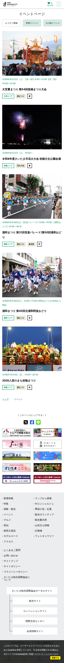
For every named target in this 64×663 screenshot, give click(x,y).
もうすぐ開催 (11, 23)
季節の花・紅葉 (43, 509)
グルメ (7, 519)
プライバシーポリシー (16, 571)
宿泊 (6, 525)
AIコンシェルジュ (44, 503)
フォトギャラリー (44, 536)
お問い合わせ (11, 555)
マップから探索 (43, 498)
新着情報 (8, 498)
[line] (38, 422)
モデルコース (11, 536)
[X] (25, 422)
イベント (8, 514)
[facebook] (32, 422)
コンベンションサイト (35, 610)
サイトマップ (11, 561)
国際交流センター (35, 621)
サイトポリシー (12, 566)
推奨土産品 (10, 530)
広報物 (38, 530)
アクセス (8, 541)
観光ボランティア (44, 514)
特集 (6, 503)
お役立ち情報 (42, 525)
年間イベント (32, 23)
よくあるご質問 (12, 550)
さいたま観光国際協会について (17, 578)
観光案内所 (41, 519)
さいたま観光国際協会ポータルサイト (32, 590)
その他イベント (52, 23)
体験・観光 (10, 509)
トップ (5, 399)
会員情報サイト (35, 631)
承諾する (55, 658)
